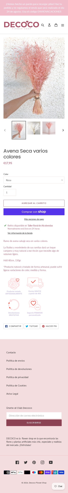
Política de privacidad (17, 377)
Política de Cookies (16, 385)
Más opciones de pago (34, 219)
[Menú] (62, 24)
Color (5, 174)
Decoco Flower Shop (37, 483)
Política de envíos (15, 360)
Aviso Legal (12, 393)
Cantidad (7, 186)
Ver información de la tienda (20, 233)
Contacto (11, 352)
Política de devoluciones (19, 369)
